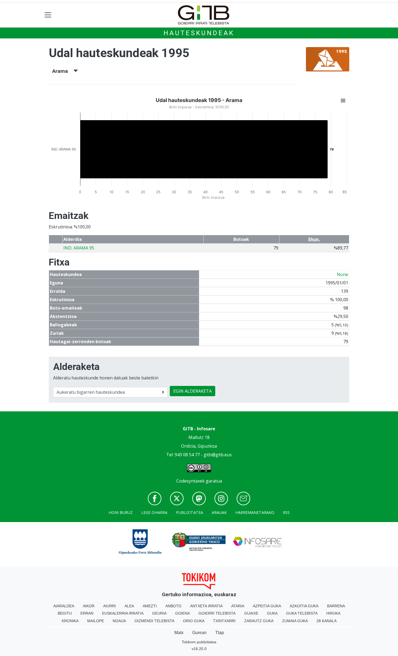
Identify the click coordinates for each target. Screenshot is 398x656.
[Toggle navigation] (48, 15)
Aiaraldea (63, 606)
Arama (62, 71)
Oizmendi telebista (154, 621)
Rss (286, 512)
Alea (129, 606)
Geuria (159, 613)
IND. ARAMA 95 (78, 248)
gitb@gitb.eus (218, 455)
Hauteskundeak (199, 33)
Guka (272, 613)
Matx (179, 632)
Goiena (182, 613)
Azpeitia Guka (267, 606)
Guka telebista (302, 613)
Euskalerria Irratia (122, 613)
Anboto (173, 606)
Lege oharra (154, 512)
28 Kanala (327, 621)
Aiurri (109, 606)
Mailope (95, 621)
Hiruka (333, 613)
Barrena (336, 606)
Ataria (237, 606)
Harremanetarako (254, 512)
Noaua (119, 621)
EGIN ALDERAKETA (192, 391)
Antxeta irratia (206, 606)
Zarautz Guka (258, 621)
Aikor (88, 606)
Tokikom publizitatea (199, 642)
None (342, 274)
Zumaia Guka (295, 621)
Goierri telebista (217, 613)
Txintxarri (224, 621)
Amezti (150, 606)
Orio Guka (193, 621)
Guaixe (251, 613)
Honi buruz (121, 512)
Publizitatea (189, 512)
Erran (86, 613)
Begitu (65, 613)
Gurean (199, 632)
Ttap (219, 632)
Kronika (70, 621)
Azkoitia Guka (304, 606)
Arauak (219, 512)
